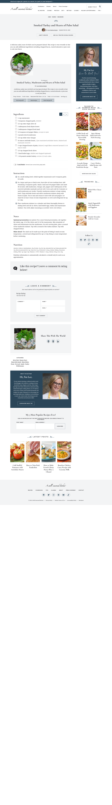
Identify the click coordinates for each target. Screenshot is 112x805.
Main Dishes (25, 362)
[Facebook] (81, 240)
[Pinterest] (93, 240)
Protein (56, 10)
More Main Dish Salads (89, 173)
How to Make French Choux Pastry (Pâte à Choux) (48, 468)
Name (44, 301)
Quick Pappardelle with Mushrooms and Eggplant (94, 205)
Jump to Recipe (43, 35)
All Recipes (41, 10)
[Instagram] (89, 240)
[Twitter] (85, 240)
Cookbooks (41, 6)
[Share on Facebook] (48, 341)
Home (49, 16)
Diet (62, 10)
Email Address (40, 422)
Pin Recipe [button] (19, 100)
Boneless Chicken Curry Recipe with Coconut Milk (64, 467)
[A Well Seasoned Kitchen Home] (21, 8)
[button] (35, 80)
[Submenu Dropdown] (59, 10)
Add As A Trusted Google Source (63, 35)
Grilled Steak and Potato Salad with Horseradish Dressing (82, 136)
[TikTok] (89, 243)
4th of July (16, 360)
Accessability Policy (71, 500)
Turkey (27, 364)
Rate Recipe (34, 100)
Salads (22, 364)
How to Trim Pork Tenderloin (33, 466)
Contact (81, 490)
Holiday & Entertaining (88, 10)
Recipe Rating (20, 293)
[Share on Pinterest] (53, 341)
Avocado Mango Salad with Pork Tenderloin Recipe (82, 165)
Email (44, 307)
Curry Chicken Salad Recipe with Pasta (95, 165)
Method (69, 10)
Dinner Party (23, 360)
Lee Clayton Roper (53, 30)
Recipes (54, 16)
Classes (48, 6)
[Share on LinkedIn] (58, 341)
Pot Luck (17, 364)
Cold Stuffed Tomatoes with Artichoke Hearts (17, 467)
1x (60, 114)
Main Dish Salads (16, 362)
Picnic (12, 364)
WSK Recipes (60, 16)
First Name (20, 422)
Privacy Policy (49, 500)
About (54, 6)
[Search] (100, 6)
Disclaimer (81, 500)
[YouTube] (97, 240)
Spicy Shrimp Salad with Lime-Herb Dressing (95, 135)
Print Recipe (47, 100)
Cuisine (76, 10)
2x (63, 114)
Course (49, 10)
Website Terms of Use (60, 500)
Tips (99, 10)
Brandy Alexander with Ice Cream (94, 218)
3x (66, 114)
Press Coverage (63, 6)
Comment (21, 301)
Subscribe (60, 426)
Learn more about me (26, 403)
